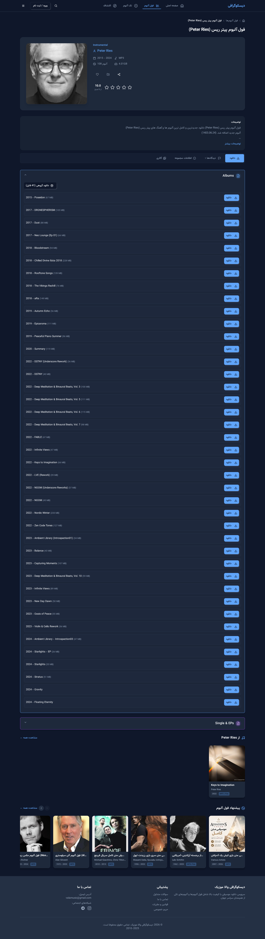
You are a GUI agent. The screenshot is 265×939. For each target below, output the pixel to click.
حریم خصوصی (161, 910)
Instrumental (100, 45)
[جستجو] (56, 6)
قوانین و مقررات (160, 905)
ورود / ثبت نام (40, 6)
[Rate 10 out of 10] (129, 87)
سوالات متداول (160, 894)
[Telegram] (83, 908)
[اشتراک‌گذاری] (119, 74)
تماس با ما (162, 900)
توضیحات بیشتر (233, 144)
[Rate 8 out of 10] (124, 87)
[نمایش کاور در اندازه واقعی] (56, 73)
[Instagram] (89, 908)
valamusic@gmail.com (78, 898)
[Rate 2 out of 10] (106, 87)
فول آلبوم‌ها (232, 21)
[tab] (234, 158)
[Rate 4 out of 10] (112, 87)
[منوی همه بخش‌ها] (23, 6)
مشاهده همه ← (28, 738)
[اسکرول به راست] (47, 808)
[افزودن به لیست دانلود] (108, 74)
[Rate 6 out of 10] (118, 87)
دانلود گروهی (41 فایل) (37, 186)
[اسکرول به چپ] (41, 808)
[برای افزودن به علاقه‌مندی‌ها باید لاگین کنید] (97, 74)
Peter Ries (104, 51)
